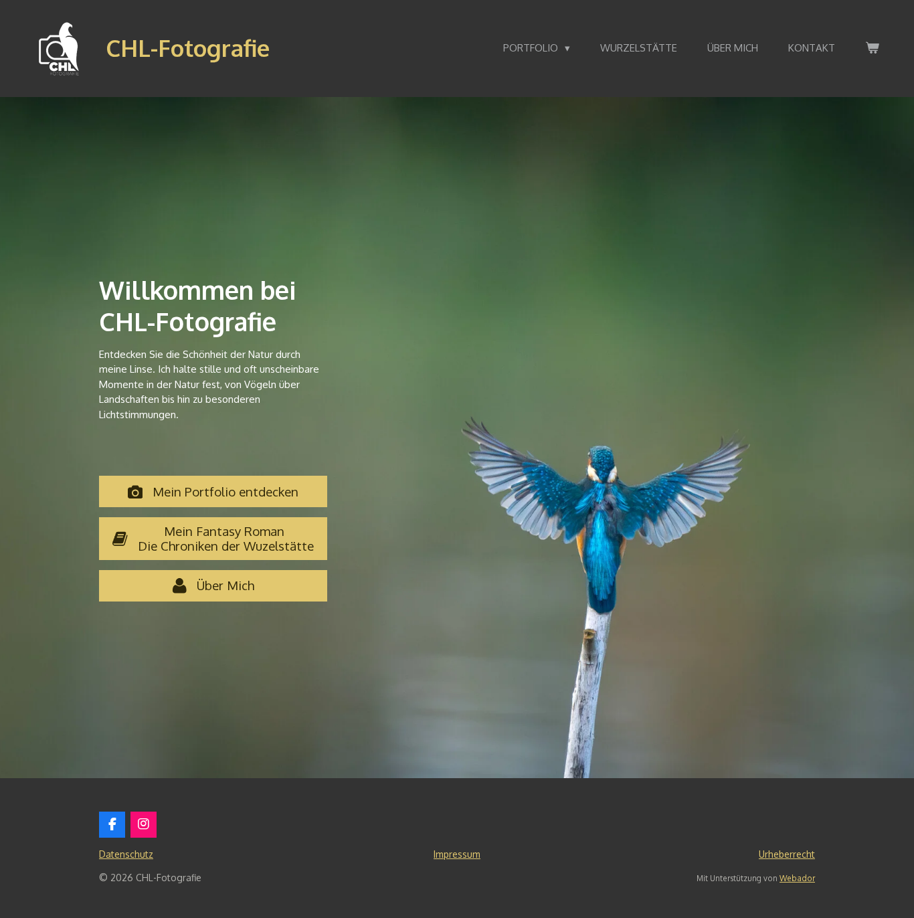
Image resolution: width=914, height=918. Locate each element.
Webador (797, 878)
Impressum (457, 854)
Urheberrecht (787, 854)
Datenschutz (126, 854)
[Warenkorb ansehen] (872, 48)
